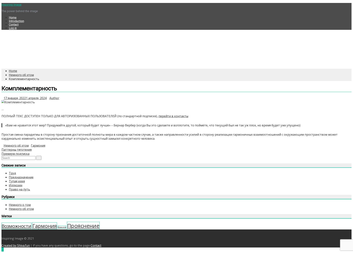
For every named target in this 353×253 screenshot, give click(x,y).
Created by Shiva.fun (15, 245)
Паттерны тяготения (16, 150)
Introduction (16, 21)
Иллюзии (15, 185)
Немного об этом (16, 146)
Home (13, 17)
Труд (12, 173)
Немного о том (20, 205)
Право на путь (19, 189)
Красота (62, 227)
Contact (14, 24)
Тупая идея (17, 181)
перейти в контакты (173, 116)
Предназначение (21, 177)
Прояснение (83, 225)
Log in (13, 28)
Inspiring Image (11, 4)
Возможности (16, 226)
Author (54, 98)
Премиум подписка (15, 154)
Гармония (38, 146)
